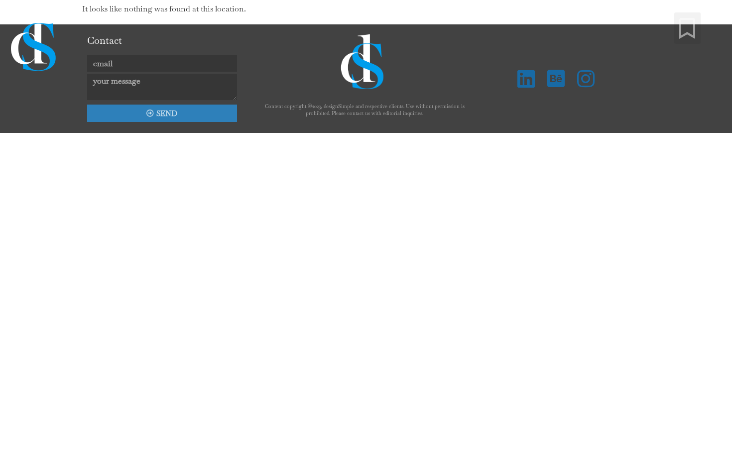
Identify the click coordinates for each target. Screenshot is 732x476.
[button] (687, 28)
